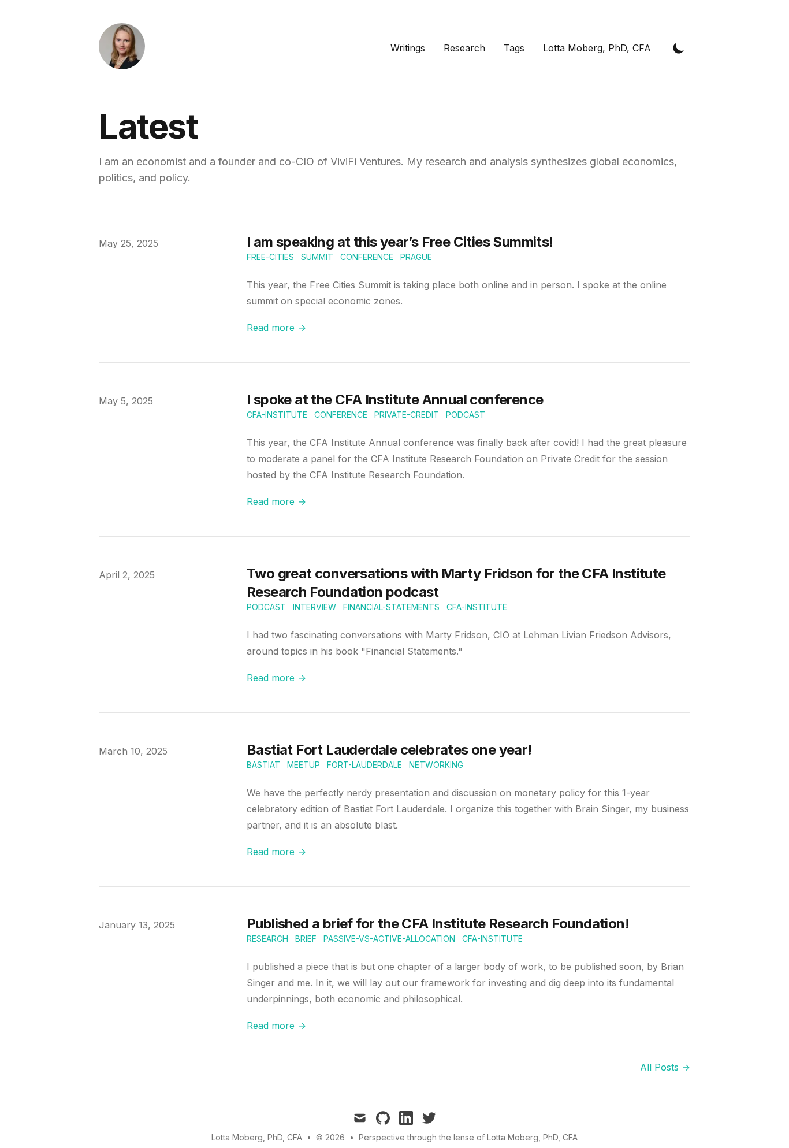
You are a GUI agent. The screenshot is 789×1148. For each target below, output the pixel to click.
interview (314, 607)
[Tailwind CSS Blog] (125, 48)
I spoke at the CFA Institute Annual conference (395, 399)
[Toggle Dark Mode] (678, 48)
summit (317, 257)
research (267, 938)
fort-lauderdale (364, 765)
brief (306, 938)
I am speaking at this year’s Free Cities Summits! (400, 241)
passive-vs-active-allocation (389, 938)
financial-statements (391, 607)
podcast (465, 414)
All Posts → (665, 1067)
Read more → (276, 327)
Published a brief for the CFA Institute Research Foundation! (438, 923)
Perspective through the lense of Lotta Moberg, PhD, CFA (468, 1137)
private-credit (406, 414)
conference (366, 257)
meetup (303, 765)
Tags (514, 48)
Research (464, 48)
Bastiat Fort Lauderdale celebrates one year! (389, 749)
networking (436, 765)
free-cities (270, 257)
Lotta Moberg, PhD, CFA (597, 48)
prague (416, 257)
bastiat (263, 765)
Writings (407, 48)
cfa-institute (277, 414)
